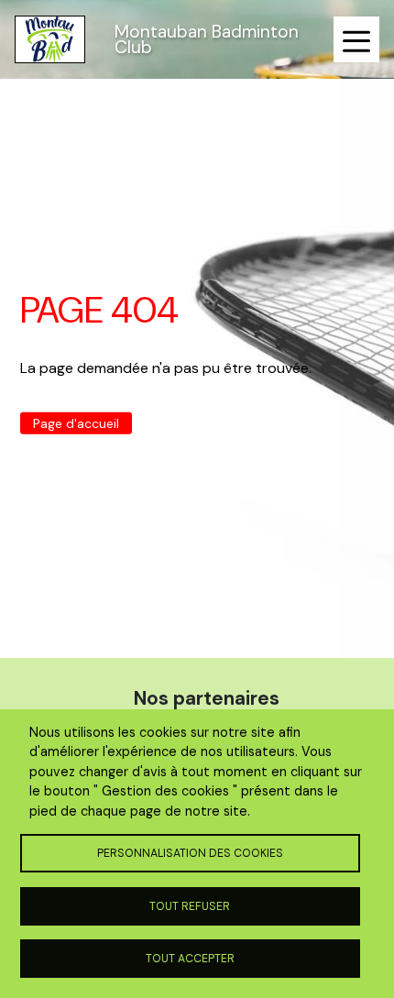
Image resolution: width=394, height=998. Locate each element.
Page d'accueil (76, 423)
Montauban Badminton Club (207, 39)
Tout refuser (189, 906)
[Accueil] (50, 39)
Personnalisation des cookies (190, 853)
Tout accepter (190, 958)
